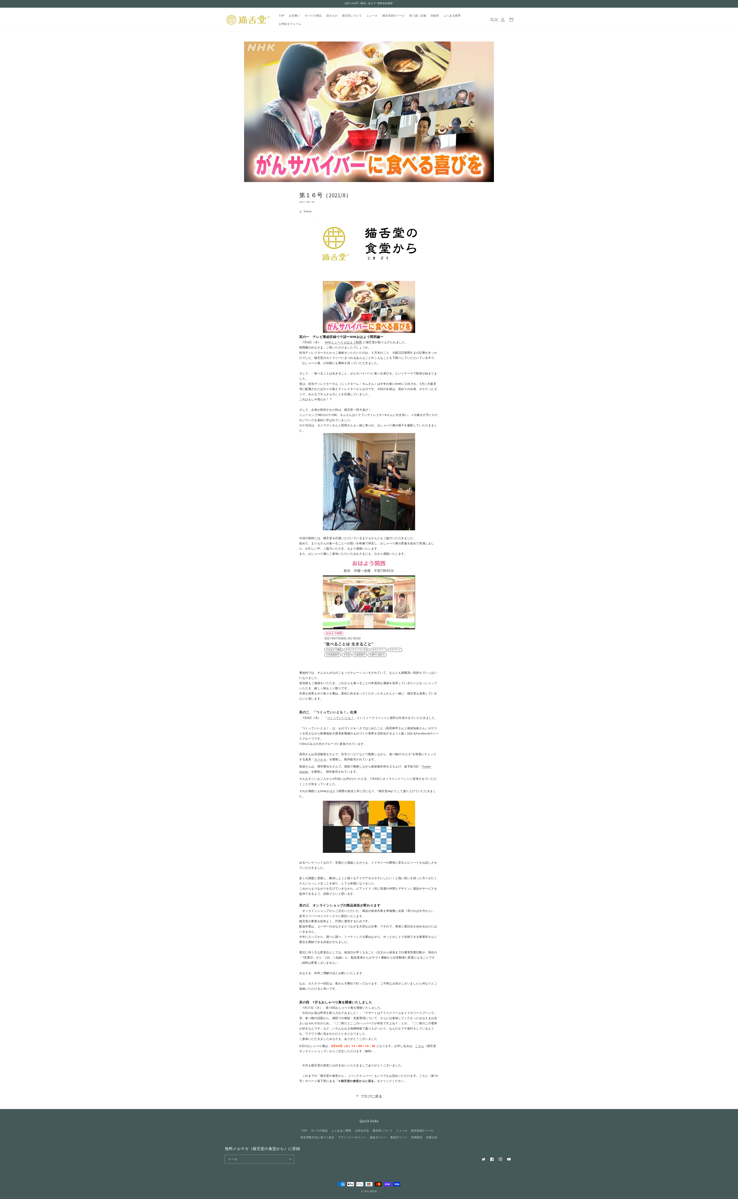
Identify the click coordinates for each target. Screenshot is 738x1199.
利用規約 (416, 1137)
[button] (494, 20)
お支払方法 (362, 1130)
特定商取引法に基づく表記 (317, 1137)
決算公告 (431, 1137)
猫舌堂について (382, 1130)
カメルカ (320, 759)
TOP (304, 1130)
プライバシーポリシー (352, 1137)
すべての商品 (319, 1130)
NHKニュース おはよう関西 (343, 342)
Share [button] (308, 211)
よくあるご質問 (341, 1130)
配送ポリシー (399, 1137)
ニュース (401, 1130)
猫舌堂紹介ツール (422, 1130)
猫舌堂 (373, 1191)
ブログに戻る (371, 1096)
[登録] (290, 1159)
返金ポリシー (378, 1137)
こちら (419, 1046)
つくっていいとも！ (340, 718)
